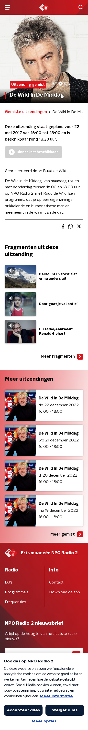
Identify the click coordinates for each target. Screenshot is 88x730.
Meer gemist (62, 534)
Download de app (64, 592)
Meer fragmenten (58, 356)
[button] (7, 7)
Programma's (16, 592)
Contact (56, 582)
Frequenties (15, 602)
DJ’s (8, 582)
